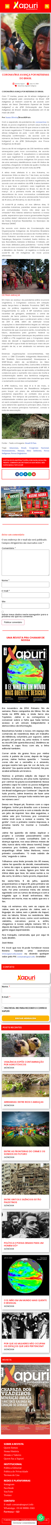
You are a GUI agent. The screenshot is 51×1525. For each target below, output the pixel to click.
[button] (7, 6)
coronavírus (41, 122)
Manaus (21, 451)
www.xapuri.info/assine (12, 954)
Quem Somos (11, 1447)
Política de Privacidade (16, 1471)
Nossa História (11, 1451)
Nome (5, 580)
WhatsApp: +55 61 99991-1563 (19, 1508)
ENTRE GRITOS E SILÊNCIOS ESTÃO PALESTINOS (22, 1201)
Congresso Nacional (39, 448)
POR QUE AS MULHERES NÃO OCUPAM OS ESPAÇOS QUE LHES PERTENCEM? (24, 1345)
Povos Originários (19, 453)
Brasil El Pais (30, 443)
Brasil (23, 448)
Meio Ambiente (34, 451)
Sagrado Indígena (30, 86)
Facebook (9, 1488)
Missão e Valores (12, 1455)
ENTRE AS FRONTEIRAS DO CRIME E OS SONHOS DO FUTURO (24, 1153)
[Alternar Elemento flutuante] (41, 1518)
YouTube (8, 1491)
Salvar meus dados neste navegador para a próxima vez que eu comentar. (25, 615)
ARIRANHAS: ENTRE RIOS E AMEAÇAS (23, 1102)
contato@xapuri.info (26, 957)
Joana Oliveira (12, 117)
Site (3, 602)
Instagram (9, 1484)
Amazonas (13, 448)
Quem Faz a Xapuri (14, 1458)
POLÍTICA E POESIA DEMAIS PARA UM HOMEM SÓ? (23, 1244)
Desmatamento (8, 451)
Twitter (8, 1495)
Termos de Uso (11, 1475)
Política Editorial (12, 1467)
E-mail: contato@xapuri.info (18, 1504)
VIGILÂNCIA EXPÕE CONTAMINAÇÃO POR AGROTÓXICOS (24, 1063)
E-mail (6, 591)
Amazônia (21, 86)
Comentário (9, 548)
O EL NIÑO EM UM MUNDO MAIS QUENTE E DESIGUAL (25, 1302)
